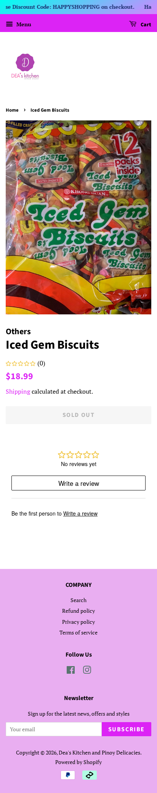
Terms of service (78, 632)
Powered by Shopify (78, 762)
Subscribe (126, 729)
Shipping (18, 391)
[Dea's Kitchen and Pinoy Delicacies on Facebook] (70, 671)
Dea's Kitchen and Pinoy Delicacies (99, 752)
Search (78, 600)
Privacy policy (78, 621)
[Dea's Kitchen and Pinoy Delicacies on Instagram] (87, 671)
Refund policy (78, 610)
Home (12, 110)
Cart (145, 25)
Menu (23, 24)
